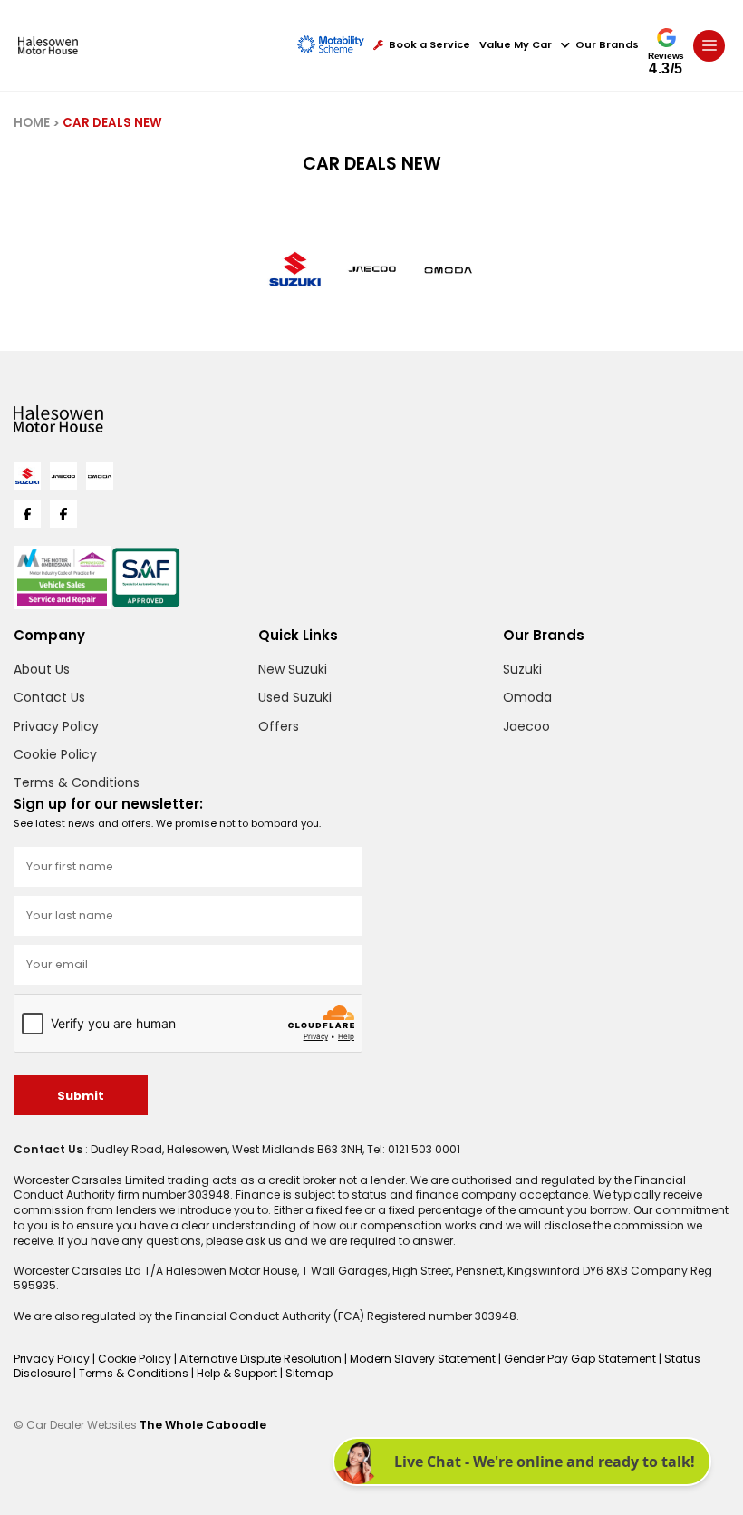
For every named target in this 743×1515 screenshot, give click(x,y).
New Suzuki (292, 669)
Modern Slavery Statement (424, 1358)
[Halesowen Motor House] (48, 45)
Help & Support (238, 1373)
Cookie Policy (55, 754)
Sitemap (309, 1373)
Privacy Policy (56, 726)
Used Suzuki (295, 697)
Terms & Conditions (77, 782)
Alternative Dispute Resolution (261, 1358)
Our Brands (607, 45)
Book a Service (429, 45)
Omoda (527, 697)
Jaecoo (526, 726)
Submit (80, 1095)
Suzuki (522, 669)
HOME (32, 122)
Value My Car (515, 45)
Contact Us (49, 697)
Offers (278, 726)
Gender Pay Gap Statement (581, 1358)
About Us (42, 669)
